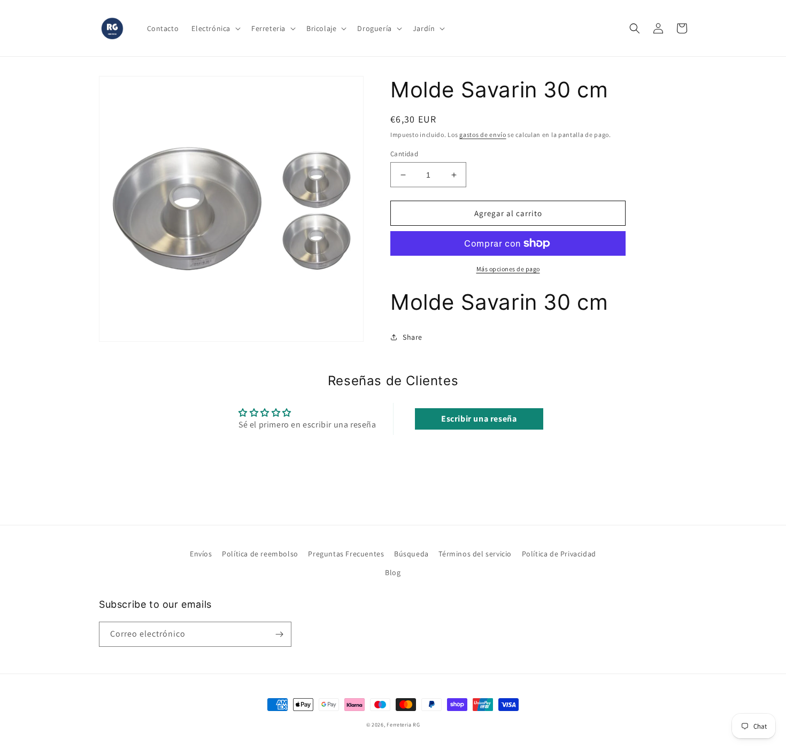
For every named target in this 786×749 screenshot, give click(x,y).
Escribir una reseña (479, 418)
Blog (392, 572)
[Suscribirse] (279, 634)
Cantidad (404, 153)
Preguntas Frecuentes (346, 554)
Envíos (201, 554)
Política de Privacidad (559, 554)
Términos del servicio (475, 554)
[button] (215, 28)
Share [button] (412, 337)
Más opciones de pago (508, 269)
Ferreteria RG (403, 724)
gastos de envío (482, 135)
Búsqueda (411, 554)
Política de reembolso (260, 554)
